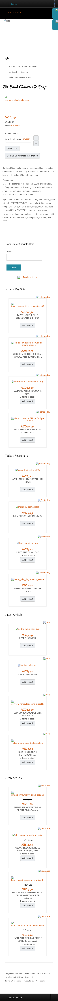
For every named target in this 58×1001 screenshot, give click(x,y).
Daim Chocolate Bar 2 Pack (27, 516)
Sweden (26, 139)
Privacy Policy (28, 981)
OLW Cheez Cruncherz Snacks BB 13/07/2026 (27, 849)
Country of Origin (13, 139)
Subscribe (13, 267)
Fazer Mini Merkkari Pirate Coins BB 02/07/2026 (27, 939)
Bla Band (15, 126)
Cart (10, 13)
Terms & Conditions (13, 981)
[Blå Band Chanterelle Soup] (17, 98)
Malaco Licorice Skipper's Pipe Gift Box (27, 431)
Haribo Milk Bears (27, 674)
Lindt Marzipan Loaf (27, 552)
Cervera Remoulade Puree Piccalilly (27, 714)
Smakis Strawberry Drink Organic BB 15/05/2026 (27, 808)
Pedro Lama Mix (27, 638)
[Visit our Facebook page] (29, 279)
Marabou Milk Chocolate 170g (27, 392)
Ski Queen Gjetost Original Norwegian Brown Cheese (28, 355)
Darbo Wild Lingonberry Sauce (27, 590)
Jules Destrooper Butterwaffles (27, 753)
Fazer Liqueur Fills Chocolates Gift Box (27, 316)
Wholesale (40, 981)
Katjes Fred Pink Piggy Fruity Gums (27, 480)
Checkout (17, 13)
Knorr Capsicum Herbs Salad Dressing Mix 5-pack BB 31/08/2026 (27, 895)
